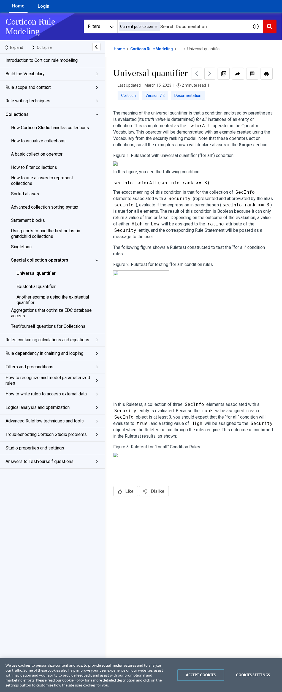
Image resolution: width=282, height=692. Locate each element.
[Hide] (96, 47)
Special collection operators (39, 260)
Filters (94, 26)
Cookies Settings (253, 674)
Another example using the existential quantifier (53, 299)
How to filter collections (34, 167)
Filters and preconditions (29, 366)
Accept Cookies (201, 674)
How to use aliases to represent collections (42, 180)
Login (43, 6)
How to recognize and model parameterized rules (48, 380)
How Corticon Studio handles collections (50, 127)
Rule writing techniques (28, 100)
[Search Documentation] (269, 26)
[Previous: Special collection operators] (197, 73)
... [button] (180, 49)
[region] (141, 675)
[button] (156, 27)
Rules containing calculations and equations (47, 339)
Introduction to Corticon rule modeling (42, 60)
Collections (17, 114)
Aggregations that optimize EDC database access (51, 313)
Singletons (21, 246)
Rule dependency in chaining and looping (44, 353)
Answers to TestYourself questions (40, 461)
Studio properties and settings (35, 448)
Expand (16, 47)
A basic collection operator (37, 154)
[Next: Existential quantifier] (210, 73)
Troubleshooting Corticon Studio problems (46, 434)
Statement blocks (28, 220)
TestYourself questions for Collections (48, 326)
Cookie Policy (73, 680)
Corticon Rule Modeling (151, 49)
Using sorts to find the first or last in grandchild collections (45, 233)
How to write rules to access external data (46, 393)
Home (18, 6)
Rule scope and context (28, 87)
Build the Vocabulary (25, 73)
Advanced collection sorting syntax (44, 207)
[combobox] (183, 26)
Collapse (44, 47)
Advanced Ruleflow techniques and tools (45, 421)
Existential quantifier (36, 286)
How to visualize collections (38, 140)
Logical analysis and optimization (38, 407)
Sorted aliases (25, 193)
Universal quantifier (36, 273)
